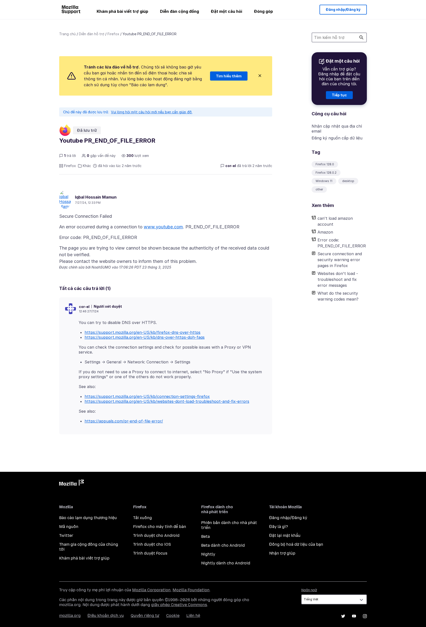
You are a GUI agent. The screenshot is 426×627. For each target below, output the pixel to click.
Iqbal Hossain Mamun (96, 197)
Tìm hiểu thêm (229, 76)
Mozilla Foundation (191, 590)
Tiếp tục (339, 95)
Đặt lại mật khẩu (285, 535)
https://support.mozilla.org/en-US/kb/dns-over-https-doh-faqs (145, 337)
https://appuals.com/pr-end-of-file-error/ (124, 421)
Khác (87, 166)
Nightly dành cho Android (225, 563)
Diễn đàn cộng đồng (179, 11)
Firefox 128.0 (325, 164)
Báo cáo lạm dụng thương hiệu (88, 517)
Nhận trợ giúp (282, 553)
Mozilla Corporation (151, 590)
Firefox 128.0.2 (326, 172)
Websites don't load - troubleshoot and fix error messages (338, 279)
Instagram (365, 616)
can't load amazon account (335, 221)
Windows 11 (324, 181)
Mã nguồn (68, 526)
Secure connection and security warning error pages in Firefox (340, 259)
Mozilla (71, 484)
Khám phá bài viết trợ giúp (122, 11)
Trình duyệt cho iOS (152, 544)
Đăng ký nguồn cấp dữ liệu (337, 138)
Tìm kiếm (361, 37)
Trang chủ (67, 34)
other (319, 189)
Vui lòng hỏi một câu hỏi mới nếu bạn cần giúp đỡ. (151, 112)
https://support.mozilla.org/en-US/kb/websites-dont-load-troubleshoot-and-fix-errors (167, 401)
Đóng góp (263, 11)
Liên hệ (193, 615)
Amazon (325, 232)
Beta (205, 536)
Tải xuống (142, 517)
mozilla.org (70, 615)
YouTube (354, 616)
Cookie (172, 615)
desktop (348, 181)
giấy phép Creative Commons (179, 604)
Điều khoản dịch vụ (106, 615)
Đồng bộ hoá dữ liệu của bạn (296, 544)
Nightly (208, 554)
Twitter (66, 535)
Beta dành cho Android (223, 545)
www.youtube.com (163, 226)
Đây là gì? (278, 526)
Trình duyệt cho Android (156, 535)
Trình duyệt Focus (150, 553)
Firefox (113, 34)
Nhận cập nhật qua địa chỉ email (337, 129)
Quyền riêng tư (145, 615)
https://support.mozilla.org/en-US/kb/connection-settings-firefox (147, 396)
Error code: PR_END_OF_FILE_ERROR (342, 242)
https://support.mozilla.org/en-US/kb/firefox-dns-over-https (142, 332)
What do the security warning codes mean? (338, 296)
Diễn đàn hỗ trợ (91, 34)
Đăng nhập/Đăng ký (343, 9)
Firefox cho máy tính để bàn (159, 526)
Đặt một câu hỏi (226, 11)
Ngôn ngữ (309, 590)
